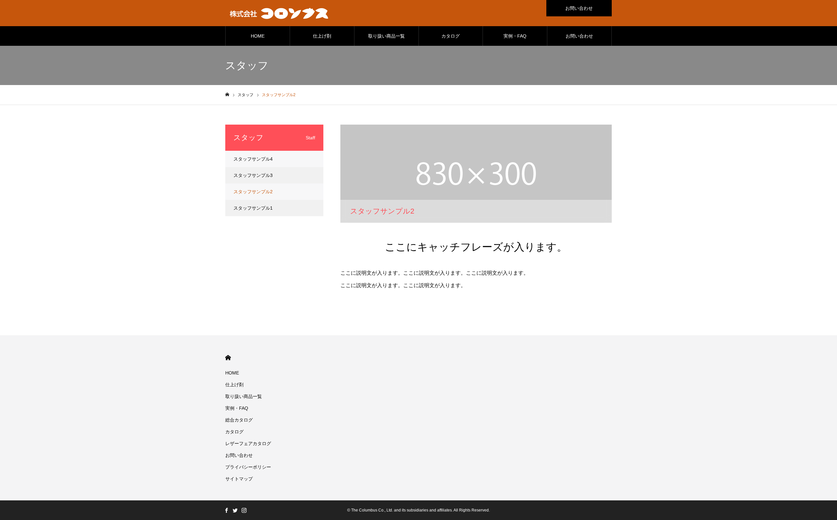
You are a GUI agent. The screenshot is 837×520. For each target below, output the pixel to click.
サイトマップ (239, 478)
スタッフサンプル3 (253, 175)
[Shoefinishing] (279, 13)
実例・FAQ (515, 36)
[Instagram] (244, 510)
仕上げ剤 (322, 36)
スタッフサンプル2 (253, 191)
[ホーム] (227, 95)
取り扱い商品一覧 (386, 36)
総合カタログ (239, 420)
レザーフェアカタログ (248, 443)
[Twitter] (235, 510)
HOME (258, 36)
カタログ (450, 36)
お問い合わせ (579, 8)
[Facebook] (226, 510)
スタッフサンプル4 (253, 159)
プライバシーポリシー (248, 467)
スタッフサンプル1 (253, 208)
